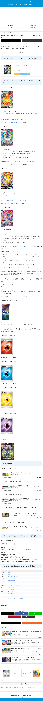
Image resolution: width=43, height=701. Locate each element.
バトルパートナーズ (11, 580)
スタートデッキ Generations (13, 576)
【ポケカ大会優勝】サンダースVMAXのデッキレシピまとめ (14, 200)
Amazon (16, 73)
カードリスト (4, 605)
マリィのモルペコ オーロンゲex (13, 585)
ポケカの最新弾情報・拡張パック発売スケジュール (17, 596)
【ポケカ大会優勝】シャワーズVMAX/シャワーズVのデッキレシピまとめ (17, 161)
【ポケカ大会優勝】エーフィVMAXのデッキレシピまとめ (14, 296)
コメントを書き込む (21, 684)
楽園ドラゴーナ (11, 572)
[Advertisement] (21, 16)
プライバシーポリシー (21, 697)
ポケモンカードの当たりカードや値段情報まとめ (16, 598)
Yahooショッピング (25, 73)
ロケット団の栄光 (11, 589)
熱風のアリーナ (11, 587)
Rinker (18, 68)
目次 (20, 52)
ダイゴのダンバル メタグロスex (13, 583)
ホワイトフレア (11, 593)
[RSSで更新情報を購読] (32, 623)
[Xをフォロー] (11, 623)
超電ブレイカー (11, 574)
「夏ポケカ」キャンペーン (16, 122)
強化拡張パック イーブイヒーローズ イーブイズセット (14, 246)
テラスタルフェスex (11, 578)
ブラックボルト (11, 591)
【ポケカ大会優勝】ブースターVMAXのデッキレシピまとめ (14, 119)
